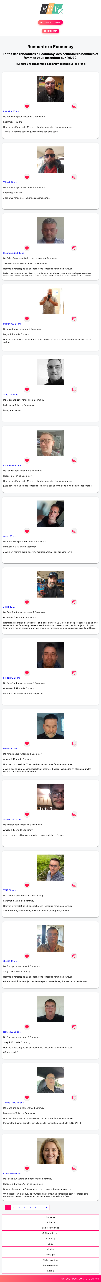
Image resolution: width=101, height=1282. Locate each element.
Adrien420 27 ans (12, 819)
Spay (50, 1244)
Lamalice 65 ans (11, 111)
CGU (68, 1278)
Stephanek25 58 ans (13, 253)
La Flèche (50, 1222)
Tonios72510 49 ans (13, 1102)
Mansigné (50, 1254)
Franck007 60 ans (12, 465)
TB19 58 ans (9, 890)
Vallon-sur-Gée (50, 1260)
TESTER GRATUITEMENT (50, 22)
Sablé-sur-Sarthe (50, 1227)
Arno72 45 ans (10, 394)
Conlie (50, 1249)
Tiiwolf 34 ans (10, 182)
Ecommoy (50, 1238)
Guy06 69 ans (10, 961)
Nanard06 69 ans (12, 1032)
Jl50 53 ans (9, 607)
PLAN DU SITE (79, 1278)
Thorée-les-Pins (50, 1265)
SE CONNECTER (50, 31)
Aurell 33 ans (9, 536)
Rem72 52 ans (10, 748)
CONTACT (94, 1278)
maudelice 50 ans (12, 1173)
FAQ (62, 1278)
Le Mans (50, 1217)
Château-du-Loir (50, 1233)
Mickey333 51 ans (12, 323)
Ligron (50, 1270)
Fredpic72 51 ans (11, 677)
